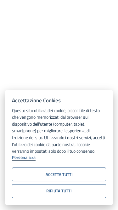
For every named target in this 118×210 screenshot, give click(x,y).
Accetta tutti (59, 174)
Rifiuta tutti (59, 191)
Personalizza (24, 158)
